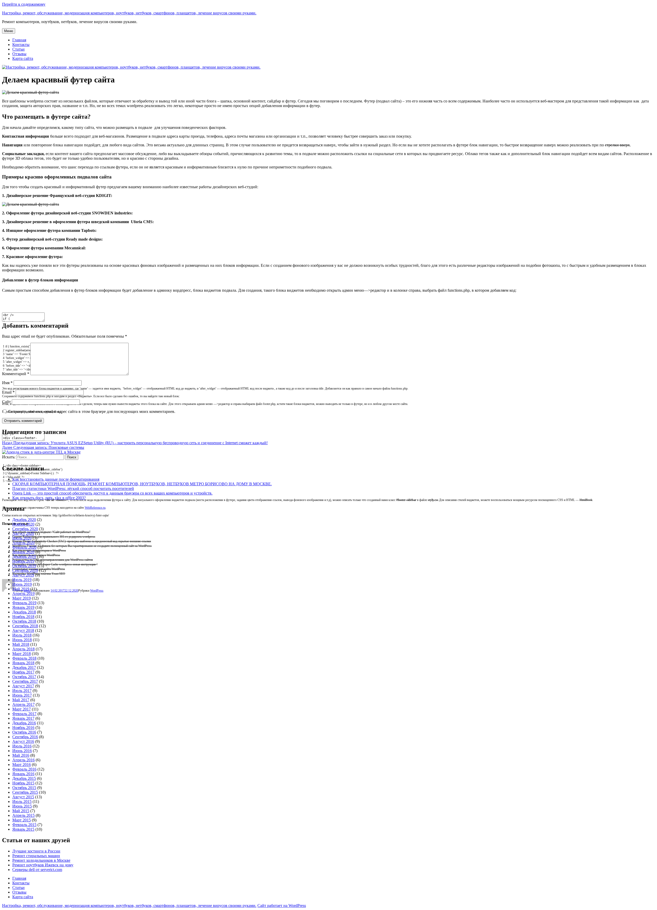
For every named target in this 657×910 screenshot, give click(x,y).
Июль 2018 (22, 635)
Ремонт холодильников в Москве (41, 860)
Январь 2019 (23, 607)
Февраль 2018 (24, 658)
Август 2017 (23, 686)
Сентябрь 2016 (25, 737)
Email (8, 392)
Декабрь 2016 (24, 723)
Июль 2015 (22, 801)
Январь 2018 (23, 663)
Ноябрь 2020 (23, 524)
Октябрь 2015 (24, 787)
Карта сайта (22, 58)
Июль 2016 (22, 746)
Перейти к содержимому (23, 4)
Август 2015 (23, 797)
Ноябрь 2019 (23, 561)
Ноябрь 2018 (23, 616)
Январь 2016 (23, 774)
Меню (8, 31)
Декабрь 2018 (24, 612)
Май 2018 (20, 644)
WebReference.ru (95, 507)
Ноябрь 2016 (23, 727)
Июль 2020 (22, 538)
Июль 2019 (22, 579)
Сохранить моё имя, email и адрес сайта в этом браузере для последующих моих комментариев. (91, 411)
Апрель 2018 (23, 649)
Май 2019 (20, 589)
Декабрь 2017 (24, 667)
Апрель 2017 (23, 704)
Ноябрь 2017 (23, 672)
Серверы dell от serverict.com (37, 869)
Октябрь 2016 (24, 732)
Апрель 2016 (23, 760)
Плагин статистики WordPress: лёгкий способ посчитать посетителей (73, 488)
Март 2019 (21, 598)
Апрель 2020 (23, 543)
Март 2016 (21, 764)
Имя (7, 383)
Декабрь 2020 (24, 519)
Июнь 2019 (22, 584)
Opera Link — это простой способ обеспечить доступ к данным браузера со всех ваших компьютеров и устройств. (112, 493)
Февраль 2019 (24, 603)
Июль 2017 (22, 690)
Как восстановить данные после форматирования (55, 479)
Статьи (18, 49)
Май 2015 (20, 811)
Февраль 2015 (24, 824)
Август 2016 (23, 741)
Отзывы (19, 54)
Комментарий (15, 374)
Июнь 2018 (22, 640)
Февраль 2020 (24, 547)
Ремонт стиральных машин (36, 856)
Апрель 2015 (23, 815)
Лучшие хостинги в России (36, 851)
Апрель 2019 (23, 593)
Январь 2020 (23, 552)
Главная (19, 40)
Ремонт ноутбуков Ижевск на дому (42, 865)
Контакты (21, 44)
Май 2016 (20, 755)
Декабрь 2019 (24, 556)
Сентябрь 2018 (25, 626)
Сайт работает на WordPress (281, 905)
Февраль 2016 (24, 769)
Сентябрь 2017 (25, 681)
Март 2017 (21, 709)
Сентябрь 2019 (25, 570)
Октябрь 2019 (24, 566)
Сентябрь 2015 (25, 792)
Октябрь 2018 (24, 621)
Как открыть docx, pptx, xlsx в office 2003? (49, 498)
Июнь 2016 (22, 750)
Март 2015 (21, 820)
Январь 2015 (23, 829)
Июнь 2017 (22, 695)
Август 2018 (23, 630)
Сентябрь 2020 (25, 529)
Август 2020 (23, 533)
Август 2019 (23, 575)
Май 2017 (20, 700)
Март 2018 (21, 653)
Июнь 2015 (22, 806)
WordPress (96, 590)
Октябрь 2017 (24, 677)
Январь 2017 (23, 718)
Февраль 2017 (24, 714)
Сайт (6, 402)
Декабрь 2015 (24, 778)
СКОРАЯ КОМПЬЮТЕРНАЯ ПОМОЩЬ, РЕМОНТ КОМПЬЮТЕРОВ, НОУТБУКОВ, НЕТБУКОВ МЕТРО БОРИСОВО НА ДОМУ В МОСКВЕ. (142, 484)
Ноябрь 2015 (23, 783)
